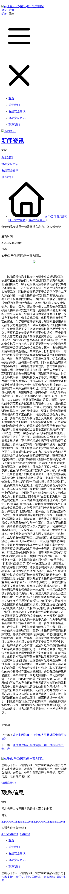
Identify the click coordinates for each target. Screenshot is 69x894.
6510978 (25, 834)
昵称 (4, 13)
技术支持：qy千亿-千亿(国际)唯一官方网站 (28, 876)
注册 (12, 10)
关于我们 (7, 157)
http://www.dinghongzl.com (17, 821)
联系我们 (7, 177)
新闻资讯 (12, 140)
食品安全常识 (9, 163)
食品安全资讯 (9, 170)
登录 (4, 10)
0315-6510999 (9, 834)
